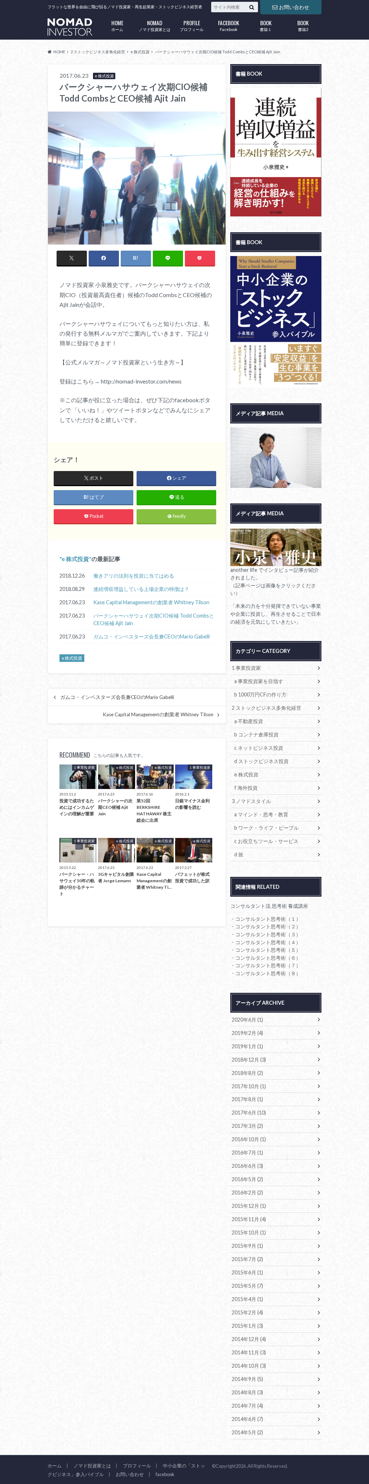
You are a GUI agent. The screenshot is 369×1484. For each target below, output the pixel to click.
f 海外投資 (246, 788)
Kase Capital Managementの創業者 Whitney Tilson (151, 602)
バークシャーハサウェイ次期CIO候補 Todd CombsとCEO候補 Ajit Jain (153, 620)
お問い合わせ (294, 7)
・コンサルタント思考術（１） (265, 919)
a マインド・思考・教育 (261, 814)
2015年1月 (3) (247, 1326)
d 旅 (238, 854)
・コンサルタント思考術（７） (265, 965)
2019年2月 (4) (247, 1033)
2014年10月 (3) (249, 1366)
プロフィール (192, 25)
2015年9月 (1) (247, 1246)
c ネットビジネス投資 (258, 748)
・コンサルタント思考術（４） (265, 942)
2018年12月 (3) (249, 1060)
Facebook (228, 25)
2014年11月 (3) (249, 1352)
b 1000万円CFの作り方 (260, 694)
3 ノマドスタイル (251, 801)
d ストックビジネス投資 (261, 761)
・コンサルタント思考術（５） (265, 950)
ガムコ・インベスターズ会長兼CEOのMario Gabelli (151, 636)
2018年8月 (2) (247, 1073)
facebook (165, 1474)
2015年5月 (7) (247, 1286)
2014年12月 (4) (249, 1339)
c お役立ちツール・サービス (266, 841)
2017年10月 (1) (249, 1086)
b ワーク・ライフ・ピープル (266, 828)
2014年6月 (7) (247, 1419)
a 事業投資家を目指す (258, 681)
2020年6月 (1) (247, 1020)
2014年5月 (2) (247, 1432)
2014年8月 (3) (247, 1392)
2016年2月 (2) (247, 1192)
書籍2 (303, 25)
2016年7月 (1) (247, 1152)
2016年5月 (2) (247, 1179)
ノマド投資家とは (154, 25)
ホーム (117, 25)
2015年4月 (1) (247, 1299)
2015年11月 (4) (249, 1219)
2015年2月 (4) (247, 1312)
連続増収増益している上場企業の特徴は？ (141, 589)
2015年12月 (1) (249, 1206)
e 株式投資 (75, 558)
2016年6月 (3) (247, 1166)
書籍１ (266, 25)
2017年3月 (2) (247, 1126)
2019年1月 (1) (247, 1046)
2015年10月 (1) (249, 1232)
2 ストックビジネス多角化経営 (266, 708)
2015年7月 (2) (247, 1259)
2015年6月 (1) (247, 1272)
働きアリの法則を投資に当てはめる (133, 576)
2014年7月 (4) (247, 1406)
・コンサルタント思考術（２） (265, 926)
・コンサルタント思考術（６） (265, 958)
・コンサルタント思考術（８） (265, 973)
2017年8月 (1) (247, 1099)
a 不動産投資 (248, 721)
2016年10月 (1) (249, 1139)
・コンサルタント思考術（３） (265, 934)
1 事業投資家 (246, 668)
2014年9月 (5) (247, 1379)
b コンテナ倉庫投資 (256, 734)
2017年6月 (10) (249, 1112)
